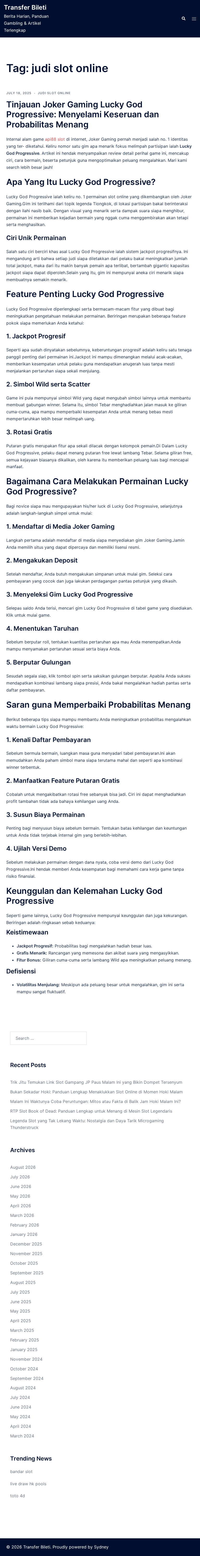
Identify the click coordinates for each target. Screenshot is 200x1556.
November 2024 (26, 1359)
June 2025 (20, 1301)
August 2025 (23, 1282)
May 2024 (20, 1416)
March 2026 (22, 1215)
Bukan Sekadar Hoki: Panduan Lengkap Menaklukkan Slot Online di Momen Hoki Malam (96, 1091)
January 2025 (24, 1349)
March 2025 (22, 1330)
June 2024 (20, 1407)
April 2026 (20, 1205)
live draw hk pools (28, 1483)
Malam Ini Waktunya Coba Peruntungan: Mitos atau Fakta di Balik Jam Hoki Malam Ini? (95, 1101)
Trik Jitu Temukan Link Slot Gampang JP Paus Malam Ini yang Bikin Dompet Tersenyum (96, 1082)
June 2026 (20, 1186)
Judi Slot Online (54, 93)
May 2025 (20, 1311)
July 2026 (20, 1176)
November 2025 (26, 1253)
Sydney (101, 1546)
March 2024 (22, 1435)
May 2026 (20, 1196)
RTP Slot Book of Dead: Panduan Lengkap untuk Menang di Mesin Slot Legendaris (91, 1111)
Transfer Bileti (25, 7)
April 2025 (20, 1320)
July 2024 (20, 1397)
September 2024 (26, 1378)
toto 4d (17, 1495)
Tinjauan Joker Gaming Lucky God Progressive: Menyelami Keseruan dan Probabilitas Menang (82, 114)
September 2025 (26, 1272)
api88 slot (55, 139)
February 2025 (24, 1339)
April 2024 (20, 1426)
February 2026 (24, 1225)
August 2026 (23, 1167)
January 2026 (24, 1234)
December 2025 (26, 1244)
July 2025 (20, 1292)
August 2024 (23, 1387)
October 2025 (24, 1263)
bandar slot (21, 1471)
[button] (183, 19)
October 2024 (24, 1368)
